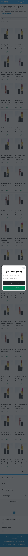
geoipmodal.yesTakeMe (14, 287)
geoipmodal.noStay (14, 283)
